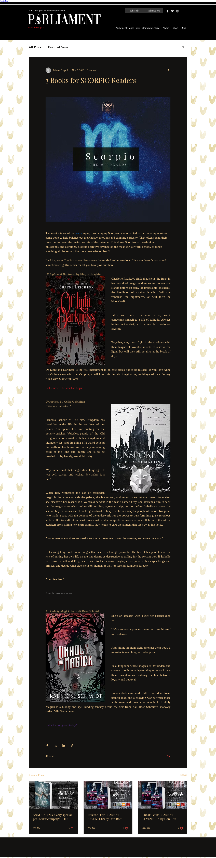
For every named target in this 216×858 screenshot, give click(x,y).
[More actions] (168, 70)
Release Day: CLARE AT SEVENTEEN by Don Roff (105, 817)
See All (183, 775)
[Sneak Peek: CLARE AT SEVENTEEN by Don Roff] (162, 795)
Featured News (58, 47)
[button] (183, 47)
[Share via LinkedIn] (63, 745)
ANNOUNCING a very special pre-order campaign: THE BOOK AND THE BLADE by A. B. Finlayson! (52, 817)
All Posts (35, 47)
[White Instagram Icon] (177, 11)
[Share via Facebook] (47, 745)
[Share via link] (72, 745)
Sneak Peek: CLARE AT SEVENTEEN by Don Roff (159, 817)
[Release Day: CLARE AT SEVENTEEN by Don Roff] (108, 795)
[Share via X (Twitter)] (55, 745)
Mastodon (4, 1)
